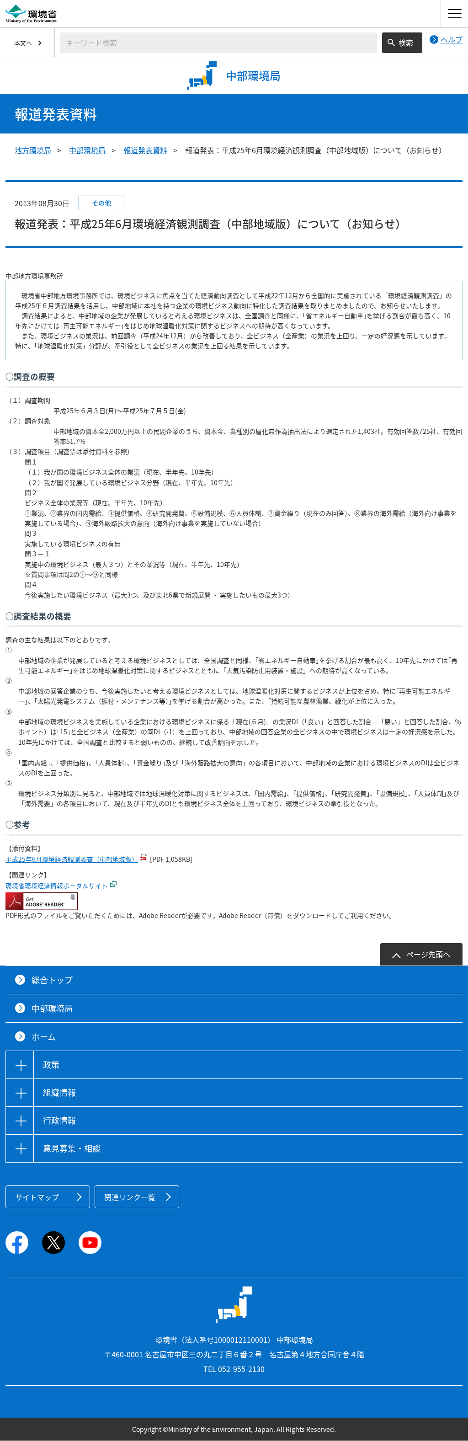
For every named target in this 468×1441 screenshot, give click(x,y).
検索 (406, 42)
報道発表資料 (145, 149)
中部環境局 (87, 149)
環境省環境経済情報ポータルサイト (56, 885)
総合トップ (52, 980)
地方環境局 (33, 149)
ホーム (44, 1036)
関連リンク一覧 (129, 1196)
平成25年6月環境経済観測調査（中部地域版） (71, 859)
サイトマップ (37, 1196)
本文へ (23, 42)
